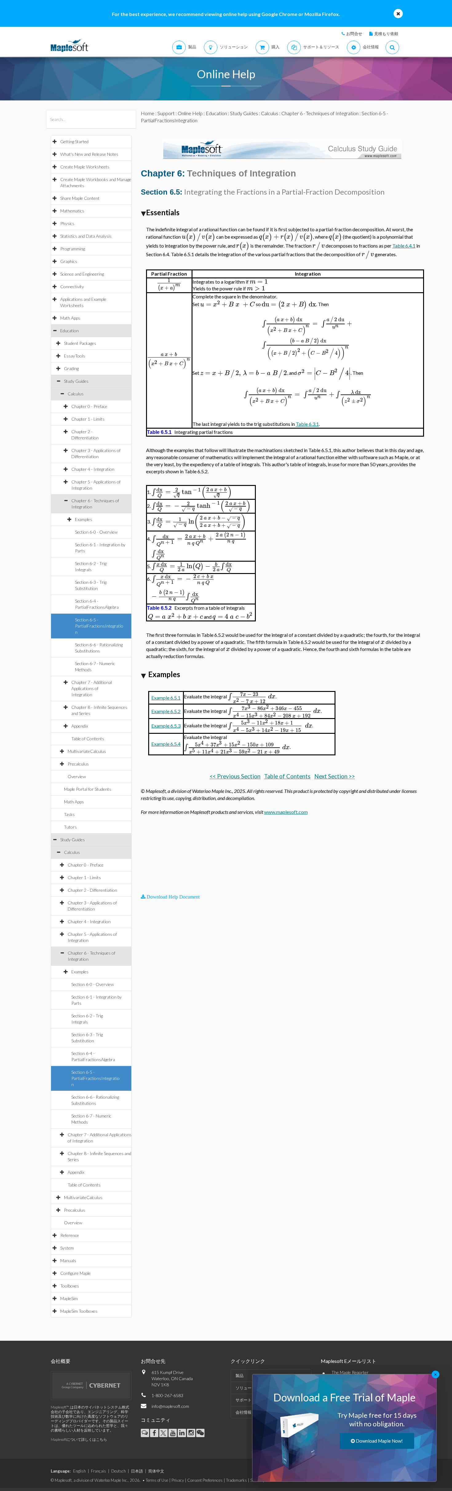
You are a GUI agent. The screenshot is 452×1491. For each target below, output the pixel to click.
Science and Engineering (82, 274)
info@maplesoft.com (170, 1406)
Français (98, 1471)
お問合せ (354, 33)
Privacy (178, 1480)
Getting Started (74, 141)
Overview (77, 776)
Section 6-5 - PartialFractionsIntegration (99, 626)
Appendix (79, 726)
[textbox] (198, 237)
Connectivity (72, 286)
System (67, 1248)
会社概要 (60, 1361)
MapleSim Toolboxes (78, 1311)
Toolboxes (69, 1285)
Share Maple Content (80, 198)
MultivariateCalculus (87, 751)
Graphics (68, 261)
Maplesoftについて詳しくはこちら (79, 1439)
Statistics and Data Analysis (86, 236)
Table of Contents (87, 738)
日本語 (137, 1471)
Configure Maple (75, 1273)
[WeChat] (200, 1433)
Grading (71, 368)
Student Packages (80, 343)
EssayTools (74, 355)
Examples (83, 519)
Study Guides (76, 381)
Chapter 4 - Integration (92, 469)
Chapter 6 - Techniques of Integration (320, 113)
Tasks (69, 814)
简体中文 (156, 1471)
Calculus (76, 393)
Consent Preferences (205, 1480)
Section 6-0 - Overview (96, 532)
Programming (72, 248)
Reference (69, 1235)
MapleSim (69, 1298)
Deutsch (118, 1471)
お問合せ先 (153, 1361)
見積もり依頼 (386, 33)
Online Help (190, 113)
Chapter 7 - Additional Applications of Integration (91, 688)
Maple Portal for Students (87, 789)
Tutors (70, 827)
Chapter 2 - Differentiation (92, 890)
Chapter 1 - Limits (88, 419)
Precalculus (78, 763)
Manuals (68, 1260)
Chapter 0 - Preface (89, 406)
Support (166, 113)
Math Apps (70, 318)
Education (69, 330)
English (79, 1471)
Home (147, 113)
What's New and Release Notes (89, 154)
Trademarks (236, 1480)
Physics (67, 223)
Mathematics (72, 210)
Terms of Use (157, 1480)
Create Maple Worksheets (84, 166)
